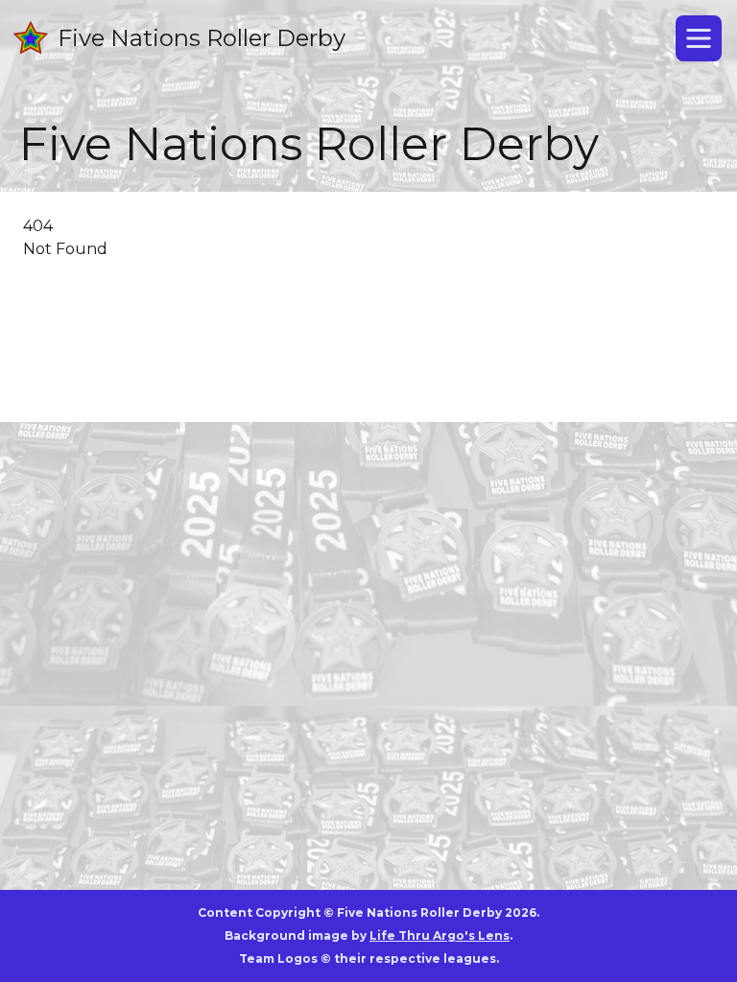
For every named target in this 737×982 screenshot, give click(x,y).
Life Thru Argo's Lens (439, 935)
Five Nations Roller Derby (201, 38)
